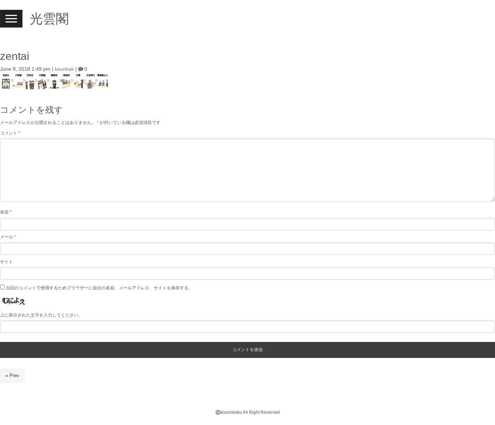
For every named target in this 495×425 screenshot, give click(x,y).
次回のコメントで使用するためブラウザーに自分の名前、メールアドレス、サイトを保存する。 (99, 287)
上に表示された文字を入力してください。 (41, 315)
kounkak (64, 69)
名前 (6, 212)
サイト (6, 261)
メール (8, 236)
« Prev (12, 375)
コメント (10, 133)
